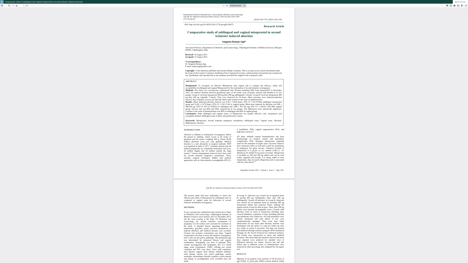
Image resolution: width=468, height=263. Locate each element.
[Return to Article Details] (2, 2)
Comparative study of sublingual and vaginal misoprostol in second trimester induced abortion (44, 2)
